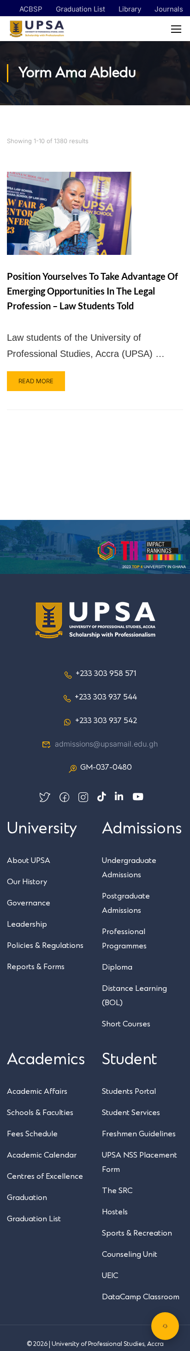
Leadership (27, 924)
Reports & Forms (36, 966)
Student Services (131, 1112)
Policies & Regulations (45, 945)
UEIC (110, 1275)
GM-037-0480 (106, 767)
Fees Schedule (32, 1134)
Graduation (27, 1197)
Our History (27, 882)
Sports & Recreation (137, 1233)
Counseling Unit (129, 1254)
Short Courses (126, 1024)
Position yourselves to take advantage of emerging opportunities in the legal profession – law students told (92, 291)
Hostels (115, 1212)
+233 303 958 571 (106, 673)
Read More (35, 381)
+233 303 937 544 (106, 697)
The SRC (117, 1190)
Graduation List (80, 9)
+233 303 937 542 (106, 720)
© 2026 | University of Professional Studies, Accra (95, 1344)
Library (130, 9)
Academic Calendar (42, 1155)
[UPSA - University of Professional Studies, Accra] (37, 29)
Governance (28, 903)
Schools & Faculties (40, 1112)
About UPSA (28, 860)
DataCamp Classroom (140, 1297)
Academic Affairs (37, 1091)
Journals (168, 9)
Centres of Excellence (45, 1176)
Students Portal (129, 1091)
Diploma (117, 967)
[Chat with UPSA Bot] (165, 1326)
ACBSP (30, 9)
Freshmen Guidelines (139, 1134)
